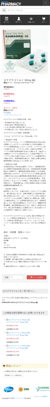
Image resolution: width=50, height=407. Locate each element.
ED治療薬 (7, 113)
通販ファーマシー (17, 398)
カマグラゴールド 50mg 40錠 (17, 348)
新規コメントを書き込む (14, 375)
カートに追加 (37, 277)
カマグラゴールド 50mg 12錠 (17, 322)
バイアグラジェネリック (13, 115)
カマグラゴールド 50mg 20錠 (17, 335)
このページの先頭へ (41, 396)
